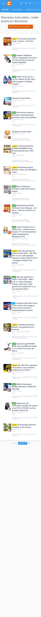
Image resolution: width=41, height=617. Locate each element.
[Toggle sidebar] (34, 3)
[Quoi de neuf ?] (30, 3)
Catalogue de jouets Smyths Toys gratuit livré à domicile (23, 327)
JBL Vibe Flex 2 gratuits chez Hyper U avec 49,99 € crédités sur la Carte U (24, 367)
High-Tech (20, 64)
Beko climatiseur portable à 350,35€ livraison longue (23, 188)
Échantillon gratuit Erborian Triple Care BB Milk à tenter (24, 169)
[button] (3, 3)
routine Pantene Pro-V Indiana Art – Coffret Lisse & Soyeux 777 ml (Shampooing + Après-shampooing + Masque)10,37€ (24, 232)
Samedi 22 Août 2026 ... (22, 98)
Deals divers (20, 119)
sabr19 (14, 193)
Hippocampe (18, 139)
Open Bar (22, 100)
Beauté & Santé (22, 174)
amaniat (16, 48)
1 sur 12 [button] (14, 443)
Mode (18, 291)
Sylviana (15, 86)
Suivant (21, 443)
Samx (13, 64)
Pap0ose (15, 100)
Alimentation (21, 155)
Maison (19, 43)
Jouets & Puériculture (23, 331)
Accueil (5, 10)
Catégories (17, 10)
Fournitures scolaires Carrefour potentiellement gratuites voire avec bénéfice (24, 114)
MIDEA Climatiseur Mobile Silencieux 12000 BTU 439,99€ (24, 386)
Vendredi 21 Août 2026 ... (22, 132)
